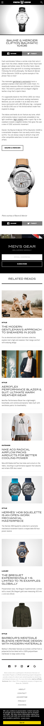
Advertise (22, 697)
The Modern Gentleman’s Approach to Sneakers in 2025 (21, 329)
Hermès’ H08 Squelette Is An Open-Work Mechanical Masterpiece (22, 517)
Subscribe (22, 264)
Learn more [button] (25, 718)
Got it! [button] (22, 723)
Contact (22, 693)
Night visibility (18, 119)
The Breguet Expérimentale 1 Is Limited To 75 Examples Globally (21, 579)
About (22, 689)
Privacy (22, 701)
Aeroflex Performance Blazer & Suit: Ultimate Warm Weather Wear (21, 391)
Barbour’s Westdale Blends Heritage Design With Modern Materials (22, 641)
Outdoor (6, 445)
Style (4, 322)
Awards (22, 705)
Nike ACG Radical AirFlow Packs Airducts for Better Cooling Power (19, 454)
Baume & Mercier (12, 148)
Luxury (5, 571)
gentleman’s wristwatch (22, 81)
